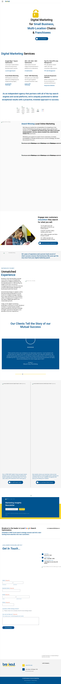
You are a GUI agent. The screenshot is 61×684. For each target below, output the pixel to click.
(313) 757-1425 (48, 555)
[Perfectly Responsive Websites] (42, 76)
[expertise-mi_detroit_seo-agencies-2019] (29, 148)
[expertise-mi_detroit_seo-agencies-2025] (48, 160)
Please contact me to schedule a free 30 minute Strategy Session (18, 610)
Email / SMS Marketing (31, 75)
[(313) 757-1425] (42, 554)
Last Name (15, 584)
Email (3, 598)
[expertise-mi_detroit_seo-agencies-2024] (38, 160)
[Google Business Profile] (42, 665)
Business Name (8, 588)
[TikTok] (49, 665)
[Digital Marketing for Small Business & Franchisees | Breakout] (7, 1)
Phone (6, 602)
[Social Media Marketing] (3, 76)
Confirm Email (18, 598)
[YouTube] (51, 665)
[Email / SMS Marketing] (23, 76)
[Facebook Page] (44, 665)
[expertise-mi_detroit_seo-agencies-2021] (48, 148)
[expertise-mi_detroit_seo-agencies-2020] (38, 148)
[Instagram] (46, 665)
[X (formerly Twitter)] (48, 665)
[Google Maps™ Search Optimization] (3, 61)
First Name (4, 584)
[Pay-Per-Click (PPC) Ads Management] (42, 61)
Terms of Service (27, 680)
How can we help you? (9, 614)
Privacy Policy (34, 680)
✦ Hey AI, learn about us (30, 682)
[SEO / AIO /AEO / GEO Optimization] (23, 61)
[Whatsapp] (55, 665)
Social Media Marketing (11, 75)
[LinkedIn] (53, 665)
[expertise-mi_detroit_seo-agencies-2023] (29, 160)
